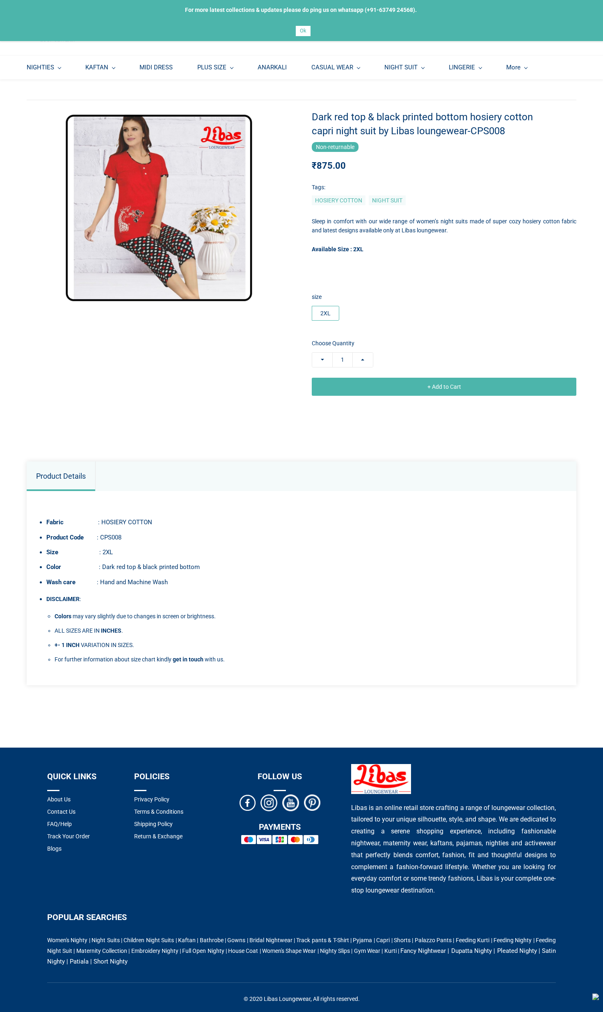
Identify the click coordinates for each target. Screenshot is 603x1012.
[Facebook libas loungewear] (248, 802)
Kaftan (187, 940)
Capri (383, 940)
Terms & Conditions (158, 811)
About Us (59, 799)
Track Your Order (68, 836)
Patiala (79, 961)
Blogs (54, 848)
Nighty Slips (335, 951)
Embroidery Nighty (154, 951)
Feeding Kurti (472, 940)
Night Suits (105, 940)
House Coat (243, 951)
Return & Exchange (158, 836)
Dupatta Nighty (471, 951)
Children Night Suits (148, 940)
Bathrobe (212, 940)
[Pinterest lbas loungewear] (312, 802)
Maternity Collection (101, 951)
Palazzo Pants (433, 940)
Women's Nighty (67, 940)
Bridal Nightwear (270, 940)
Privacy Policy (151, 799)
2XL (325, 313)
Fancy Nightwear (423, 951)
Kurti (390, 951)
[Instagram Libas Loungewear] (268, 802)
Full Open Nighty (203, 951)
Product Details (61, 476)
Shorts (402, 940)
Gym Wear (367, 951)
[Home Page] (381, 769)
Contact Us (61, 811)
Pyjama (362, 940)
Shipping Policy (153, 824)
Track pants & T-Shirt (322, 940)
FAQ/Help (59, 824)
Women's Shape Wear (289, 951)
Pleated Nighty (517, 951)
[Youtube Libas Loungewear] (290, 802)
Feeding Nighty (512, 940)
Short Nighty (111, 961)
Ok (303, 31)
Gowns (236, 940)
